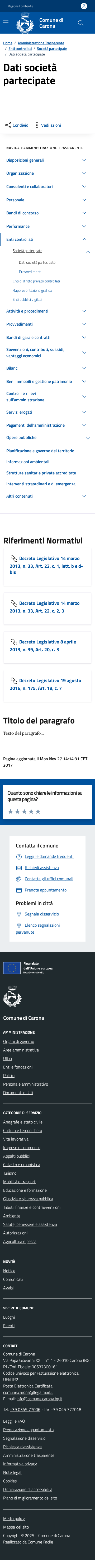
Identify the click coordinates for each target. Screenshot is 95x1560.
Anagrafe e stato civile (22, 1122)
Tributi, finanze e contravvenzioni (31, 1207)
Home (7, 43)
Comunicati (13, 1279)
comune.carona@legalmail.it (28, 1392)
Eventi (9, 1325)
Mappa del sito (16, 1527)
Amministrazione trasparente (28, 1455)
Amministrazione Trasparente (41, 43)
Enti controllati (20, 48)
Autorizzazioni (15, 1233)
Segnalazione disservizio (24, 1438)
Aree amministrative (21, 1050)
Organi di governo (18, 1041)
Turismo (9, 1173)
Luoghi (9, 1317)
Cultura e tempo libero (22, 1130)
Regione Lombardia (20, 6)
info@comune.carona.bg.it (39, 1398)
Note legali (12, 1472)
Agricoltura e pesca (19, 1241)
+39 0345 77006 (25, 1409)
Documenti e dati (18, 1092)
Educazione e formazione (25, 1190)
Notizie (9, 1270)
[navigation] (6, 22)
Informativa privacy (20, 1464)
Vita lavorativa (15, 1139)
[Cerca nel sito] (80, 23)
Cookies (10, 1481)
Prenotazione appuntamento (28, 1429)
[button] (47, 160)
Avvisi (8, 1288)
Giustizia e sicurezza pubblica (28, 1198)
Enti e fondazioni (17, 1067)
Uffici (7, 1058)
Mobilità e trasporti (19, 1181)
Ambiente (11, 1216)
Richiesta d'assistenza (22, 1446)
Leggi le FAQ (14, 1421)
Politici (9, 1075)
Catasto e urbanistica (21, 1164)
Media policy (14, 1518)
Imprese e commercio (21, 1147)
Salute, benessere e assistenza (30, 1224)
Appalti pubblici (16, 1156)
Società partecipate (52, 48)
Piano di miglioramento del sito (30, 1498)
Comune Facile (40, 1542)
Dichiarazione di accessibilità (27, 1489)
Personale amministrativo (25, 1084)
